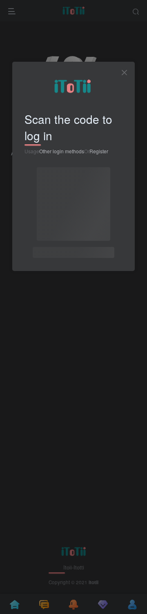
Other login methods (61, 151)
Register (98, 151)
